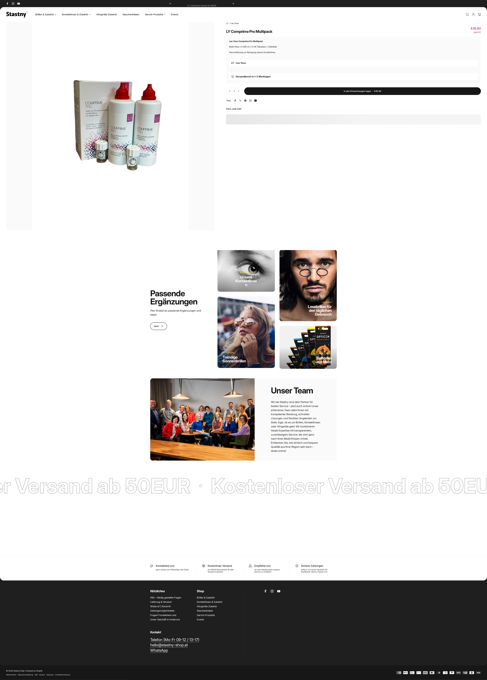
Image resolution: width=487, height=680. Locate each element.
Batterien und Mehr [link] (323, 360)
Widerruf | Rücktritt (160, 606)
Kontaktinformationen (62, 675)
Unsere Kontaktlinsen (246, 281)
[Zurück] (170, 3)
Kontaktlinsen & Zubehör (210, 602)
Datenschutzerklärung (25, 675)
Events (200, 619)
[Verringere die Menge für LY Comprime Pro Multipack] (229, 91)
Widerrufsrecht (11, 675)
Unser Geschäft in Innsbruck (165, 619)
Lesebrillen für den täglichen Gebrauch (320, 310)
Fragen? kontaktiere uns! (163, 615)
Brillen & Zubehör (206, 597)
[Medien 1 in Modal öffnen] (110, 126)
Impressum (50, 675)
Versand (42, 675)
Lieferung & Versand (161, 602)
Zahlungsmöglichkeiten (162, 610)
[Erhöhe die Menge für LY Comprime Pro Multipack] (239, 91)
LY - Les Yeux (232, 23)
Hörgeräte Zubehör (207, 606)
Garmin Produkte (206, 615)
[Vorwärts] (233, 3)
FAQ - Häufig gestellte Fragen (165, 597)
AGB (36, 675)
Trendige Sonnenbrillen (234, 359)
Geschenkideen (205, 610)
